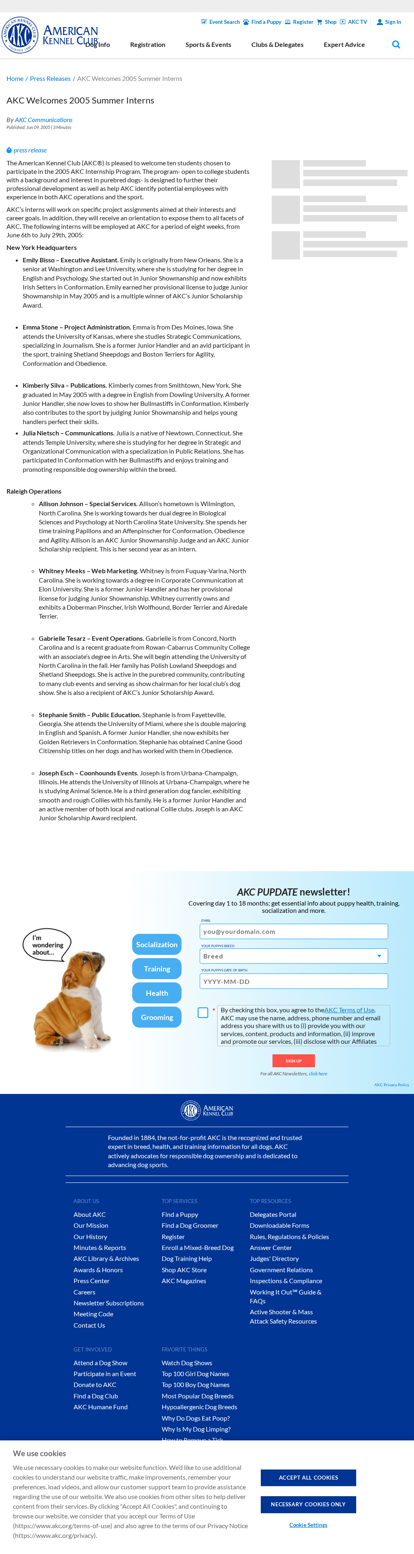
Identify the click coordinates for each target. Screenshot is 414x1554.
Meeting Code (93, 1314)
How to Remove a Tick (192, 1440)
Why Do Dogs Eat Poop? (196, 1418)
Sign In (393, 22)
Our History (90, 1236)
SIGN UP (294, 1060)
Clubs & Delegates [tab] (277, 44)
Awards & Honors (98, 1269)
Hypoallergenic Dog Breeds (199, 1406)
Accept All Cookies (308, 1477)
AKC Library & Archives (106, 1258)
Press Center (92, 1280)
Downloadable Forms (279, 1225)
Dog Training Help (187, 1258)
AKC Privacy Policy (391, 1084)
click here (318, 1073)
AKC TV (357, 22)
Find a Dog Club (96, 1396)
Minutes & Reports (100, 1247)
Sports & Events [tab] (208, 44)
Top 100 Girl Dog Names (195, 1373)
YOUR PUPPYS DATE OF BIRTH (224, 970)
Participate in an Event (105, 1373)
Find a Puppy (266, 22)
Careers (84, 1292)
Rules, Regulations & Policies (289, 1236)
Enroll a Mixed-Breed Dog (198, 1247)
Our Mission (91, 1225)
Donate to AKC (95, 1384)
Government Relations (281, 1269)
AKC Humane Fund (101, 1406)
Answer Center (271, 1247)
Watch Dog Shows (187, 1362)
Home (14, 78)
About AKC (90, 1214)
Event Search (224, 22)
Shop (330, 22)
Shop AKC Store (184, 1269)
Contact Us (89, 1325)
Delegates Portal (273, 1214)
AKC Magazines (184, 1280)
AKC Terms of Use (349, 1009)
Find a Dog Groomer (190, 1225)
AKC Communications (43, 119)
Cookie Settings (308, 1525)
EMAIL (206, 920)
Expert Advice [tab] (344, 44)
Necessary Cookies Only (308, 1504)
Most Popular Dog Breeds (198, 1396)
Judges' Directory (274, 1258)
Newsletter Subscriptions (109, 1303)
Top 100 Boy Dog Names (196, 1384)
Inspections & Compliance (286, 1280)
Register (303, 22)
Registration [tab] (147, 44)
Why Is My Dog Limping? (196, 1429)
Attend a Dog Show (100, 1362)
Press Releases (50, 78)
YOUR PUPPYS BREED (217, 946)
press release (30, 150)
